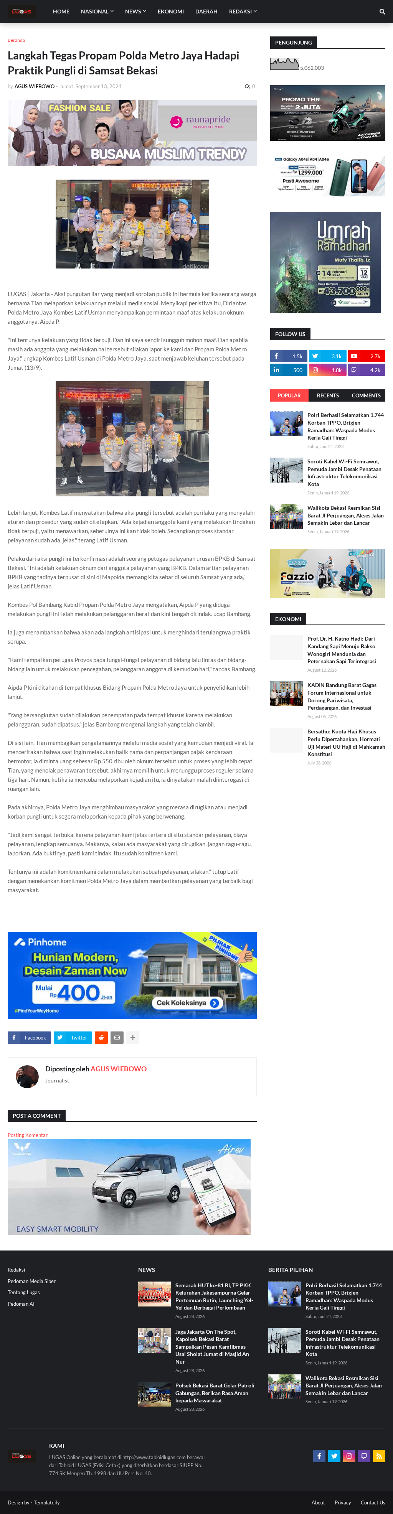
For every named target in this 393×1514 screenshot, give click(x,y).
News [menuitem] (133, 11)
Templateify (47, 1502)
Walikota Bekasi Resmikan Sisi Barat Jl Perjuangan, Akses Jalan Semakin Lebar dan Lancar (345, 515)
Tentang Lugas (24, 1292)
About (318, 1502)
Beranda (16, 40)
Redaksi (16, 1270)
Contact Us (373, 1502)
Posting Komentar (28, 1135)
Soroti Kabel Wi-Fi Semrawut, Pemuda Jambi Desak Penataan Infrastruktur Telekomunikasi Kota (344, 472)
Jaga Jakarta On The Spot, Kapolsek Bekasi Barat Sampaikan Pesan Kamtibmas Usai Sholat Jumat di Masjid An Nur (212, 1346)
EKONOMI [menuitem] (171, 11)
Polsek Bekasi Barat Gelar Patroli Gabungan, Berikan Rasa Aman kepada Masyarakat (214, 1393)
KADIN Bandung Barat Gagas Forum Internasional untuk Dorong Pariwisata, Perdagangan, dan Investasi (341, 696)
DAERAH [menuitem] (206, 11)
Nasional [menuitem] (95, 11)
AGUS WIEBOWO (119, 1068)
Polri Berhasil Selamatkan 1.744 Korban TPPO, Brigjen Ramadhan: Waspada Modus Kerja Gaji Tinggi (345, 426)
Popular (289, 395)
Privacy (343, 1502)
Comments (366, 395)
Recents (328, 395)
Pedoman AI (21, 1304)
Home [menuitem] (61, 11)
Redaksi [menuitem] (240, 11)
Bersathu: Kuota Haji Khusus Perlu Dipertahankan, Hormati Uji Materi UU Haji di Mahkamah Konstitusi (346, 742)
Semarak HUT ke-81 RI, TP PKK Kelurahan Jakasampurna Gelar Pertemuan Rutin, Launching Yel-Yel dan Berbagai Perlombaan (214, 1296)
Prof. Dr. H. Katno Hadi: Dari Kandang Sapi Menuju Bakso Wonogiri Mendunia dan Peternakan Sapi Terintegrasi (341, 649)
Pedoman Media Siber (32, 1281)
